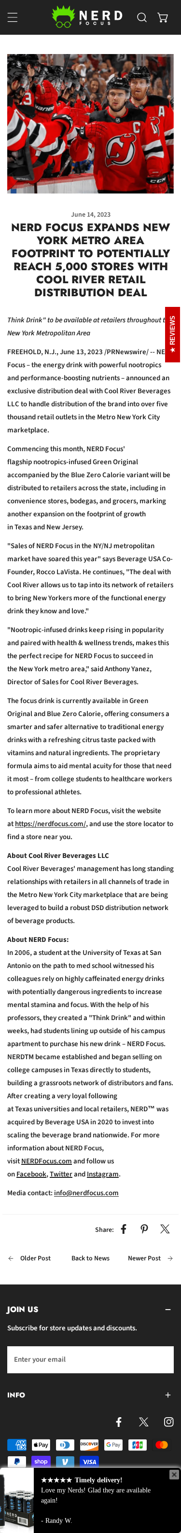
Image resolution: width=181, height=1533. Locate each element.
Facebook (31, 1174)
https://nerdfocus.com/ (50, 824)
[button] (163, 17)
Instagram (103, 1174)
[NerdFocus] (88, 17)
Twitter (61, 1174)
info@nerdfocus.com (86, 1193)
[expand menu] (12, 17)
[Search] (142, 17)
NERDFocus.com (46, 1161)
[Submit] (161, 1359)
